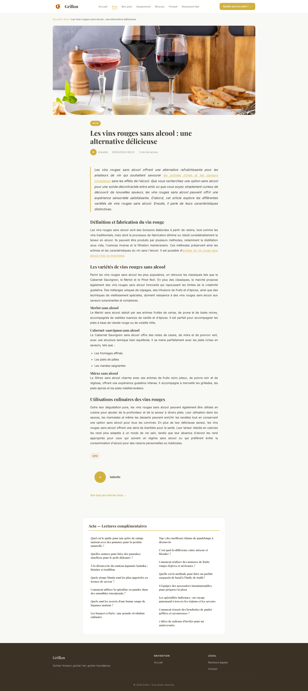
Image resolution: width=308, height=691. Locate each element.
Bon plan (127, 6)
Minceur (160, 6)
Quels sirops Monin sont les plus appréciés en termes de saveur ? (119, 579)
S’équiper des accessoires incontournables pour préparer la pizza (185, 587)
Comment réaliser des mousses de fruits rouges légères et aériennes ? (184, 563)
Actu (114, 6)
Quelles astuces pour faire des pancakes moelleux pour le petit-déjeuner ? (116, 555)
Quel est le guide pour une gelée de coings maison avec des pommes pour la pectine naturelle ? (117, 542)
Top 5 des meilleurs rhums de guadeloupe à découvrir (186, 540)
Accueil (103, 6)
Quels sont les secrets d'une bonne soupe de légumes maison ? (118, 603)
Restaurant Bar (190, 6)
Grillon (71, 6)
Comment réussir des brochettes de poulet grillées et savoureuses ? (185, 611)
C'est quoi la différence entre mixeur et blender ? (183, 552)
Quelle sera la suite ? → (237, 6)
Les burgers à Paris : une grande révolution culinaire (118, 615)
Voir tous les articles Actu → (108, 495)
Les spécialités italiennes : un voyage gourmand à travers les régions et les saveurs (187, 599)
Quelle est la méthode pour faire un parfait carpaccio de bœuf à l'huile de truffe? (185, 575)
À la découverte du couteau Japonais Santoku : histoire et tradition (119, 567)
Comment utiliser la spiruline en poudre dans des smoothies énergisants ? (119, 591)
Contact (212, 668)
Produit (173, 6)
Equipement (143, 6)
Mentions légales (218, 662)
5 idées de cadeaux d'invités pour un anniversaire (181, 623)
